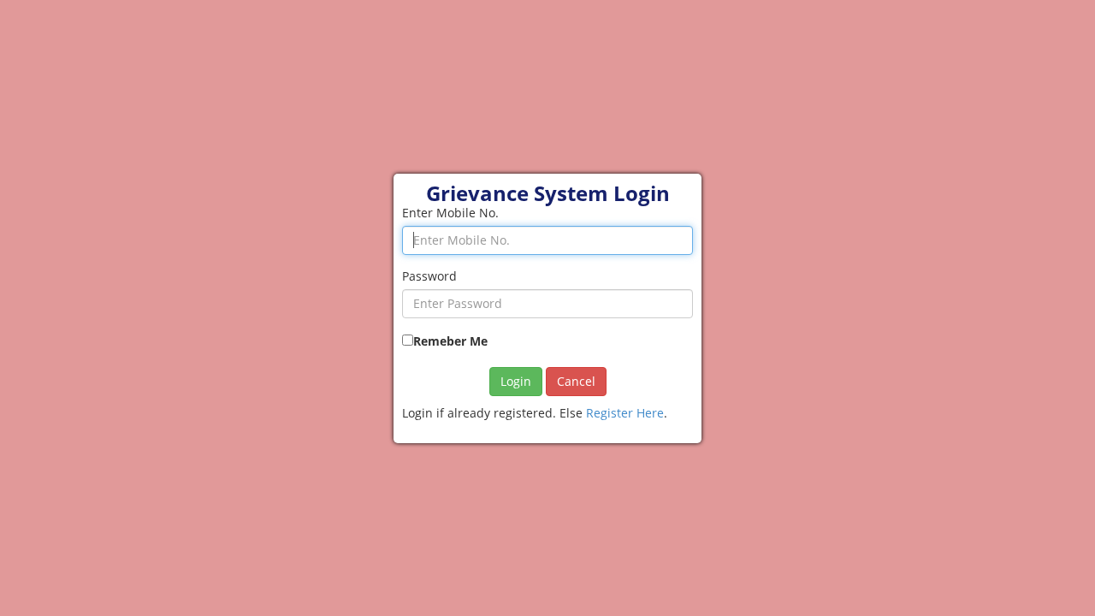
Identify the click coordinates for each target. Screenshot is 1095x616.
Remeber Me (450, 341)
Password (429, 276)
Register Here (625, 413)
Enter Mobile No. (450, 212)
